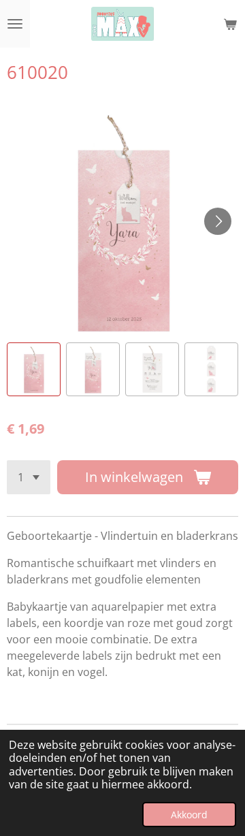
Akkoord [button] (189, 814)
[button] (34, 369)
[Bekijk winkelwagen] (230, 24)
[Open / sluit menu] (15, 24)
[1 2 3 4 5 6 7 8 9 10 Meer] (28, 477)
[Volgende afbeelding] (217, 221)
